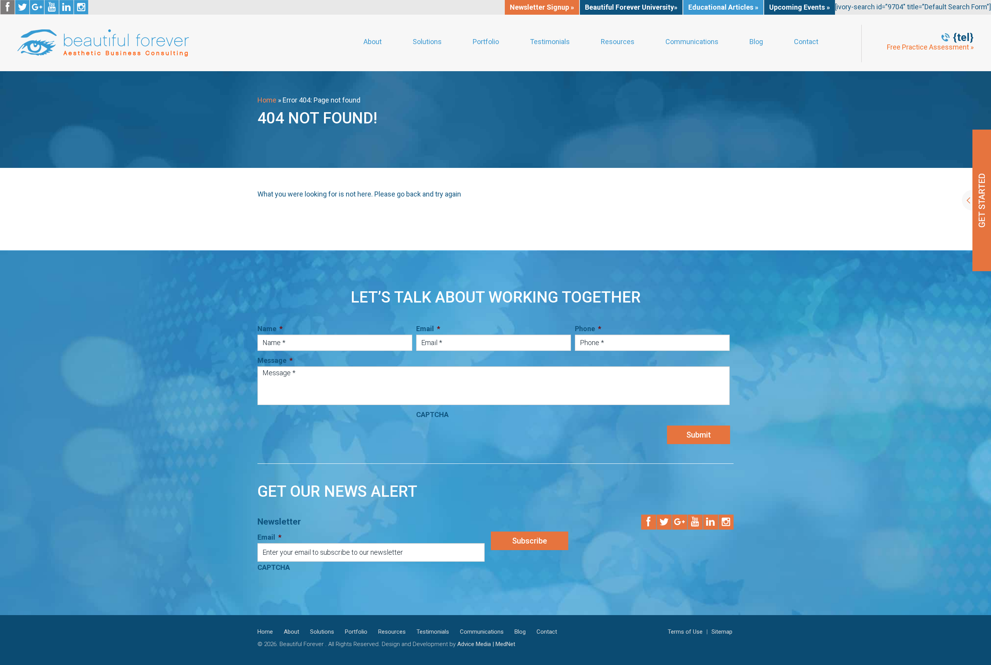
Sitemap (722, 631)
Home (266, 100)
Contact (806, 42)
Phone (588, 329)
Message (275, 360)
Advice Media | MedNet (486, 644)
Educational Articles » (723, 7)
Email (428, 329)
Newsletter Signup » (542, 7)
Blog (756, 42)
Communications (691, 42)
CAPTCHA (432, 414)
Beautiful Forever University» (631, 7)
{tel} (963, 37)
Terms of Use (685, 631)
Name (270, 329)
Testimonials (550, 42)
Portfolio (486, 42)
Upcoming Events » (799, 7)
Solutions (427, 42)
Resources (617, 42)
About (372, 42)
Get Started (976, 200)
